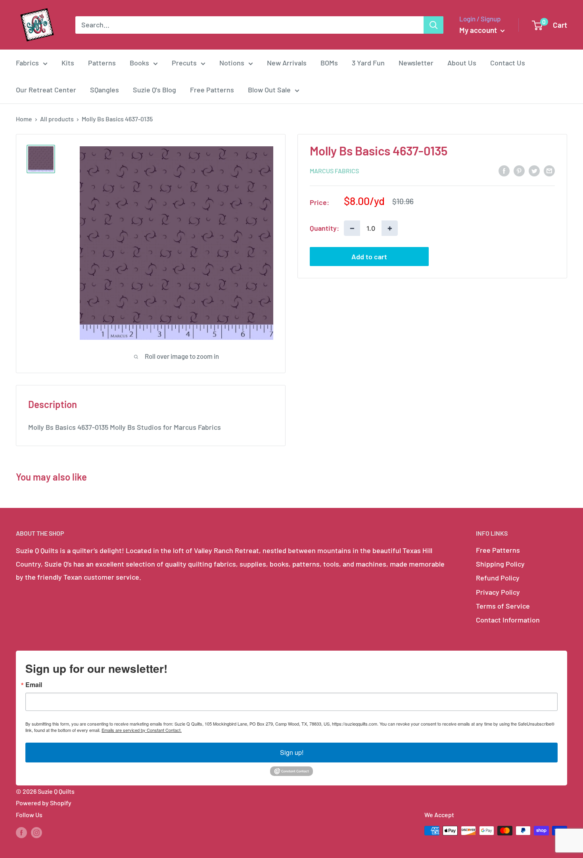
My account (479, 29)
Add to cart (369, 256)
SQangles (104, 89)
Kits (67, 62)
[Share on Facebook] (504, 170)
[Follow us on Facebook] (21, 832)
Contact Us (507, 62)
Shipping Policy (500, 563)
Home (24, 119)
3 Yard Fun (368, 62)
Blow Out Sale (269, 89)
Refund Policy (498, 577)
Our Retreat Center (46, 89)
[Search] (433, 25)
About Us (461, 62)
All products (57, 119)
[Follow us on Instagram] (36, 832)
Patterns (102, 62)
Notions (231, 62)
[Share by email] (549, 170)
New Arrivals (287, 62)
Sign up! (291, 752)
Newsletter (416, 62)
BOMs (329, 62)
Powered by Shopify (43, 802)
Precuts (184, 62)
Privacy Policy (498, 592)
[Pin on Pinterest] (519, 170)
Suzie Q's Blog (154, 89)
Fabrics (27, 62)
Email (33, 685)
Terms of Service (503, 605)
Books (139, 62)
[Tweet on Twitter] (534, 170)
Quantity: (324, 227)
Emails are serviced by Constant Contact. (142, 730)
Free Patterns (212, 89)
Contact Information (508, 619)
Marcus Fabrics (334, 170)
